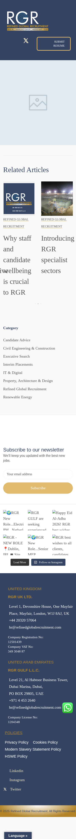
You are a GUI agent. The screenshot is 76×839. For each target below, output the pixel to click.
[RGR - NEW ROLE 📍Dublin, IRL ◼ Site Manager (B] (13, 545)
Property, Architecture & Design (28, 381)
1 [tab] (36, 304)
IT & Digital (12, 373)
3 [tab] (40, 304)
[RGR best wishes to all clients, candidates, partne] (62, 545)
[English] (67, 27)
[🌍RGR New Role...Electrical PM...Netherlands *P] (13, 520)
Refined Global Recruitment (24, 389)
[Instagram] (17, 41)
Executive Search (16, 356)
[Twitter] (26, 40)
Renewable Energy (17, 397)
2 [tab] (38, 304)
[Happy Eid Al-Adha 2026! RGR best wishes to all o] (62, 520)
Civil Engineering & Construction (29, 348)
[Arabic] (59, 27)
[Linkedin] (8, 41)
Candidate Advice (16, 340)
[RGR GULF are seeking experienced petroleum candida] (38, 520)
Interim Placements (18, 364)
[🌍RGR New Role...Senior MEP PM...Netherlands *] (38, 545)
